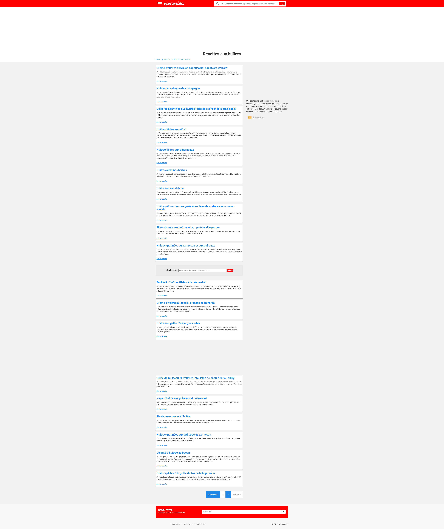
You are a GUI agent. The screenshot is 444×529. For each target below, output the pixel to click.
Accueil (157, 59)
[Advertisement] (222, 26)
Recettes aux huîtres (182, 59)
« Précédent (213, 494)
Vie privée (187, 524)
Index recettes (175, 524)
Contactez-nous (200, 524)
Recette (167, 59)
